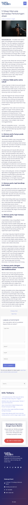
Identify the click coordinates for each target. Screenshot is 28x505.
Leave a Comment (6, 19)
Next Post (14, 313)
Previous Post (14, 311)
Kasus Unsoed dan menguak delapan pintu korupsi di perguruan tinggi (12, 405)
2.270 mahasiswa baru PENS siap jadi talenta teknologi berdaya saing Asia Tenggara (13, 397)
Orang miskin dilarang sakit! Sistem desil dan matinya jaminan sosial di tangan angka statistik (13, 414)
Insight (13, 19)
